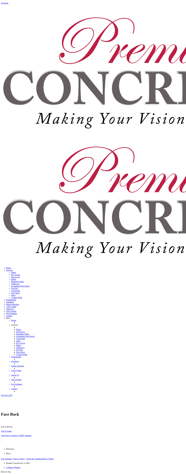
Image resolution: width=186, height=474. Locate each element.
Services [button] (9, 270)
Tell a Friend (11, 311)
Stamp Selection (12, 304)
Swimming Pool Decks (20, 286)
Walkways (15, 284)
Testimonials (11, 300)
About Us (10, 309)
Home (8, 268)
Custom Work (16, 297)
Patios (13, 272)
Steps (13, 295)
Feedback (10, 302)
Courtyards (15, 291)
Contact (9, 316)
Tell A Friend (6, 431)
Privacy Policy (19, 459)
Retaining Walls (17, 282)
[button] (6, 395)
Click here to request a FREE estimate (16, 435)
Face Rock (15, 293)
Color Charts (11, 307)
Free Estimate (11, 313)
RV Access (15, 275)
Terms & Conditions (34, 459)
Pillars (13, 279)
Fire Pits (14, 288)
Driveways (15, 277)
